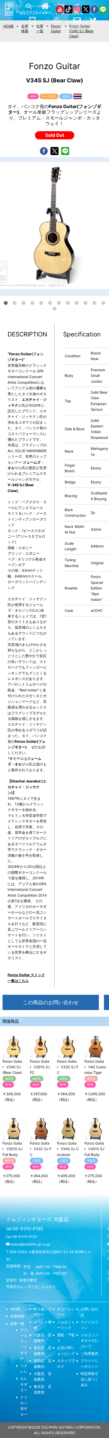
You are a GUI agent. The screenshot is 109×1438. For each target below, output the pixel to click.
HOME (15, 1309)
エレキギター (23, 1384)
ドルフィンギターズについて (89, 1340)
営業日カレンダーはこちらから (31, 1286)
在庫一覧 (17, 1323)
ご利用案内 (89, 1353)
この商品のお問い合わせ (51, 1002)
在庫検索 (17, 1316)
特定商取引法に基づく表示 (89, 1379)
